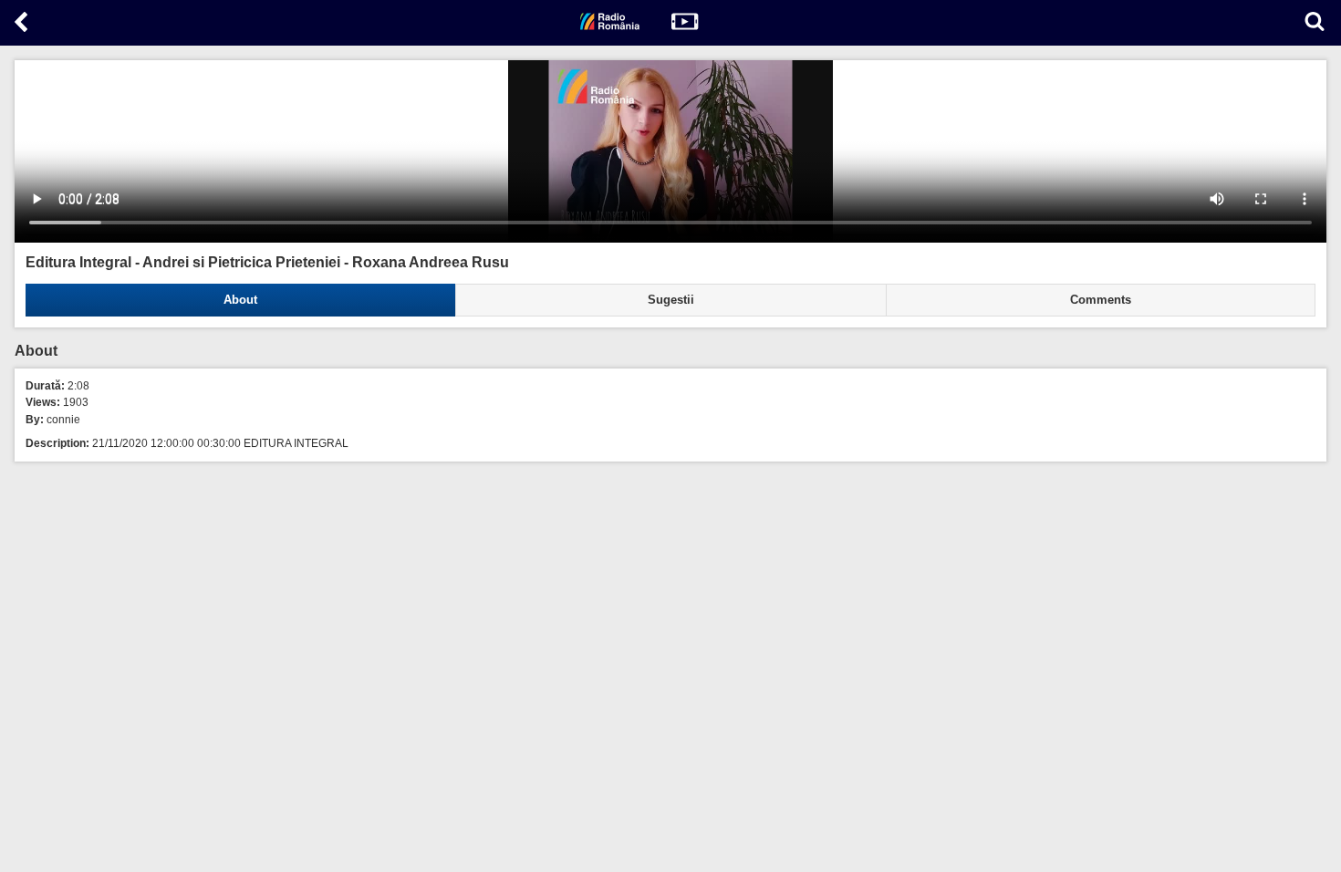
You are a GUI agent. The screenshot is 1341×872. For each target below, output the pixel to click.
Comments (1100, 300)
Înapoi (22, 25)
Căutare (1314, 21)
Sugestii (671, 300)
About (240, 300)
